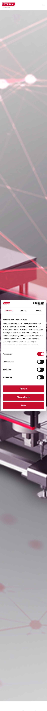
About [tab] (38, 310)
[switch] (40, 362)
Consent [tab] (8, 310)
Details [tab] (23, 310)
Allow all (23, 389)
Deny (23, 405)
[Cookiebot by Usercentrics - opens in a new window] (33, 303)
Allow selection (23, 397)
